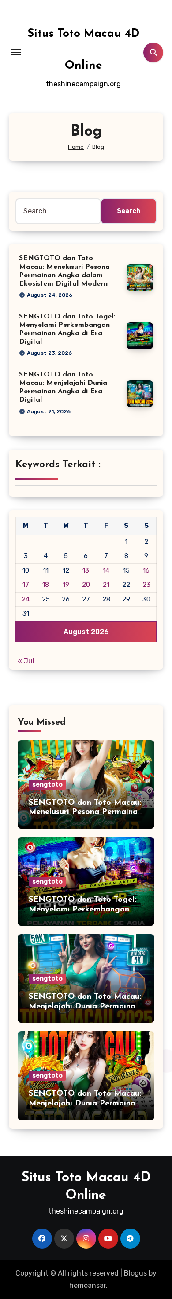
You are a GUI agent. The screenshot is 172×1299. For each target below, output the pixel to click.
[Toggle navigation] (16, 52)
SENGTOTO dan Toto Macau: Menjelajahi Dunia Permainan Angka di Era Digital (85, 1006)
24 (26, 599)
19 (66, 585)
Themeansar (85, 1285)
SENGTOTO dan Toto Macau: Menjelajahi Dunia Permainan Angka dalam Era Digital (85, 1103)
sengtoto (47, 784)
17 (25, 585)
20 (86, 585)
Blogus (135, 1273)
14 (106, 570)
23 (146, 585)
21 (106, 585)
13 (85, 570)
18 (45, 585)
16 (146, 570)
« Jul (26, 661)
